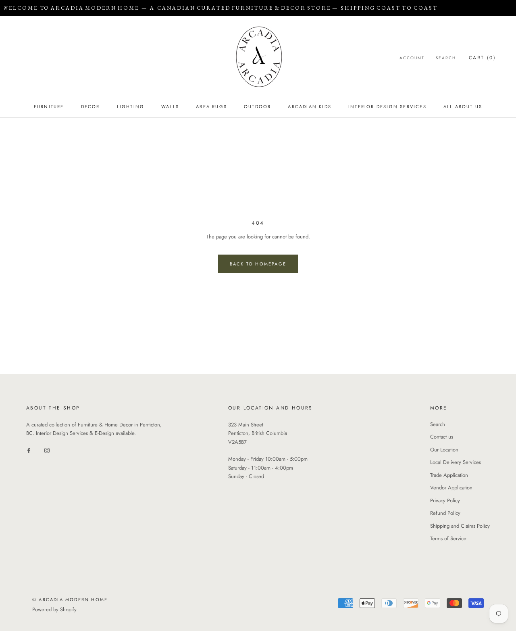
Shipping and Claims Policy (460, 526)
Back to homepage (258, 264)
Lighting (131, 106)
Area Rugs (211, 106)
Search (446, 58)
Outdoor (257, 106)
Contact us (441, 437)
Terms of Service (448, 538)
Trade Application (449, 475)
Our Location (444, 449)
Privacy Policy (445, 500)
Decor (90, 106)
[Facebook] (28, 450)
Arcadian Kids (309, 106)
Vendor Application (451, 487)
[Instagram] (47, 450)
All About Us (462, 106)
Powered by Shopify (54, 609)
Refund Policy (445, 513)
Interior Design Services (387, 106)
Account (411, 58)
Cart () (482, 57)
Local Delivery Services (455, 462)
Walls (170, 106)
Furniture (49, 106)
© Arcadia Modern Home (70, 599)
